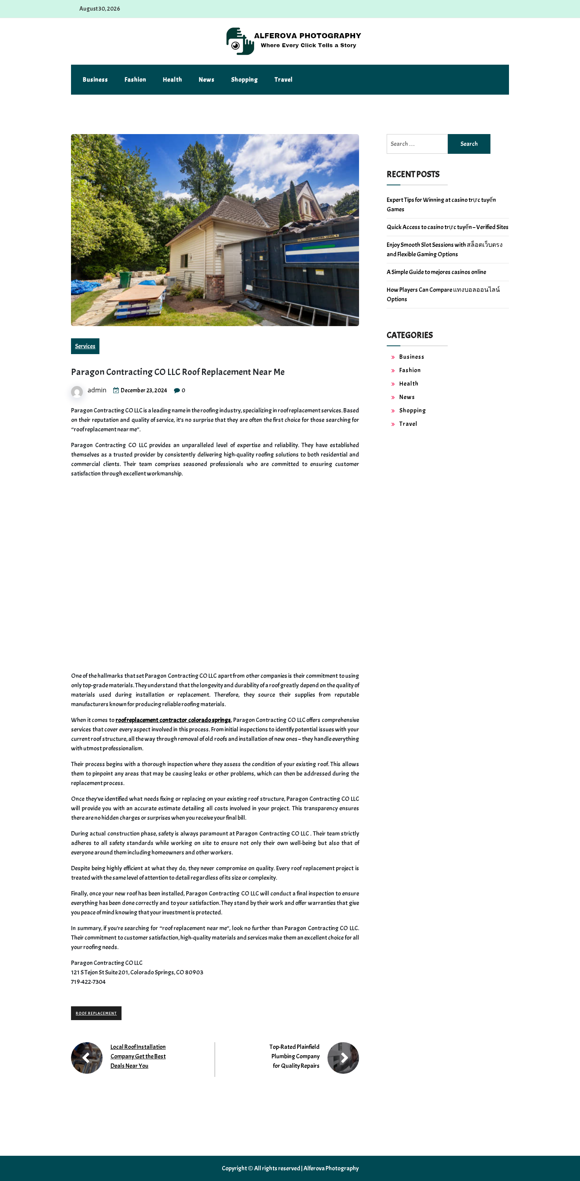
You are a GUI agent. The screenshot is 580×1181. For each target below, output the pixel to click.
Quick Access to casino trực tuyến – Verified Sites (448, 227)
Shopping (244, 80)
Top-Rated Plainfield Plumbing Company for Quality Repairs (294, 1056)
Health (172, 80)
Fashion (135, 80)
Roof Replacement (96, 1013)
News (207, 80)
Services (85, 346)
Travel (284, 80)
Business (95, 80)
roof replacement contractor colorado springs (173, 720)
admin (97, 390)
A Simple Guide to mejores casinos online (436, 272)
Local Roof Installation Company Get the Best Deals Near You (138, 1056)
